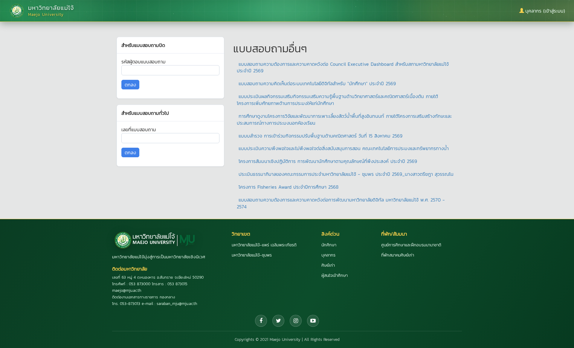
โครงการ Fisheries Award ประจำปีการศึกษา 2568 (288, 186)
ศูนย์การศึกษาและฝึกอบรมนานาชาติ (411, 245)
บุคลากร (328, 255)
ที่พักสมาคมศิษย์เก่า (397, 255)
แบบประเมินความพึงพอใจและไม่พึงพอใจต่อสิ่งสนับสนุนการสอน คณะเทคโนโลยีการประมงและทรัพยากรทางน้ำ (344, 148)
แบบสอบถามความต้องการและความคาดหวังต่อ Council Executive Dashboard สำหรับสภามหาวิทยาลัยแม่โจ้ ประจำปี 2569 (343, 67)
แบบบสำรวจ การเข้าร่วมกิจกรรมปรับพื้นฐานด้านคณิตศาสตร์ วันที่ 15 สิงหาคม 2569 (320, 135)
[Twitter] (278, 321)
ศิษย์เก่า (328, 265)
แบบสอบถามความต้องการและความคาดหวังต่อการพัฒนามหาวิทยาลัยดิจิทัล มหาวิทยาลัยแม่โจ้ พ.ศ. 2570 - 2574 (341, 203)
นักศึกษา (328, 245)
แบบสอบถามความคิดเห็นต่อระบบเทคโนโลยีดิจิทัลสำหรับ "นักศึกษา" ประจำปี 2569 (317, 83)
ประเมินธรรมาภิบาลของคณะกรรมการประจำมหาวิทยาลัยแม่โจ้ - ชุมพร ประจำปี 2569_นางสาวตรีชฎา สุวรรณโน (346, 174)
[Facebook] (261, 321)
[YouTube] (313, 321)
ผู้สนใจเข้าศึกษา (334, 275)
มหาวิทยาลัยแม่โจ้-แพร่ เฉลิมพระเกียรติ (264, 245)
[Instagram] (296, 321)
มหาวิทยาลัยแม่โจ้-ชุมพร (252, 255)
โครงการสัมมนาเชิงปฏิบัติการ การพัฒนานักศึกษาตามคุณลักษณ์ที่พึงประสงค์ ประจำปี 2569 (328, 161)
